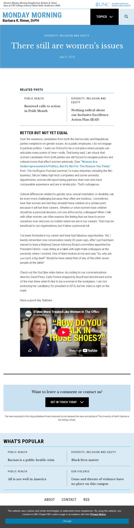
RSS (86, 500)
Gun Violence (80, 471)
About (49, 500)
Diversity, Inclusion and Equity (88, 100)
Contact (69, 500)
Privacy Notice (98, 514)
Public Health (34, 98)
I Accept (67, 521)
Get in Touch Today (64, 402)
